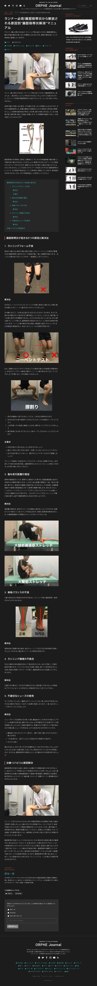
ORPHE (55, 2)
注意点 (15, 194)
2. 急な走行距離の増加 (18, 198)
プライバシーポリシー (48, 976)
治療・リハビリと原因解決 (16, 228)
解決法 (15, 190)
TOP (6, 12)
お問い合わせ (36, 976)
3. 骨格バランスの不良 (18, 205)
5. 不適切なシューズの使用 (20, 221)
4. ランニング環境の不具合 (20, 213)
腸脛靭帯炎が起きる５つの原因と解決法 (21, 183)
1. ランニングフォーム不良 (20, 186)
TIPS (11, 12)
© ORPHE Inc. (48, 980)
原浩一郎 (10, 873)
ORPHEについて (59, 976)
